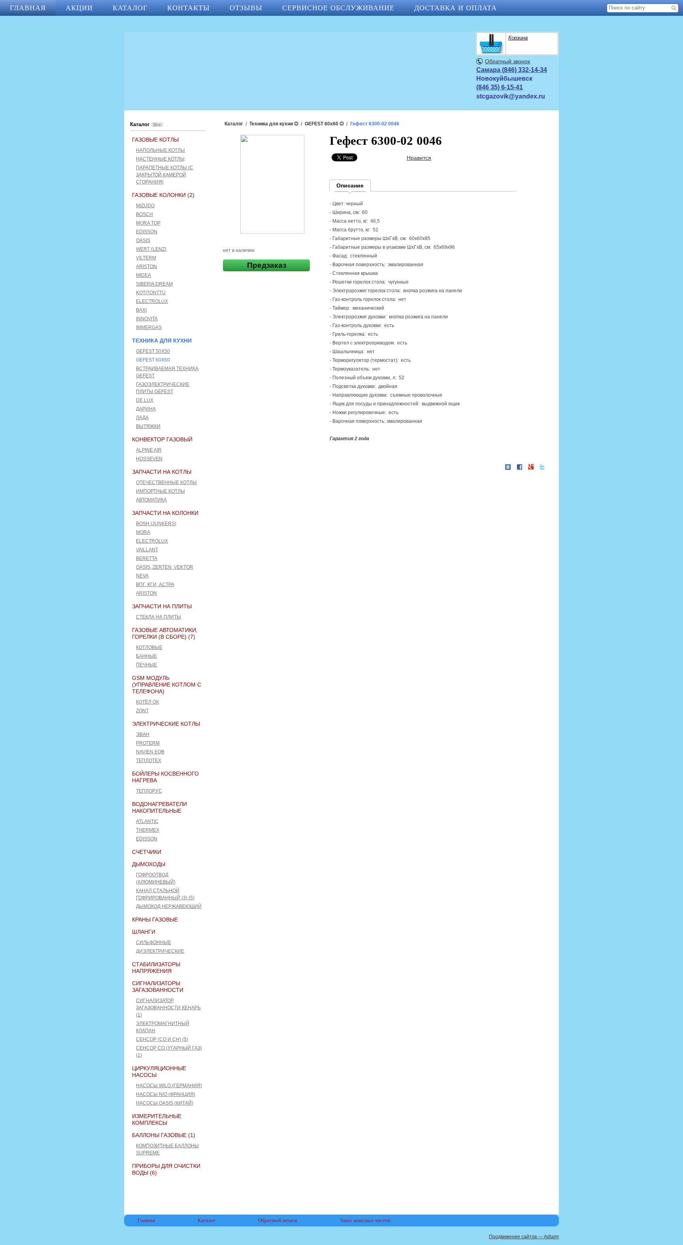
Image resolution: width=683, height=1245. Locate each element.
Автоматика (151, 500)
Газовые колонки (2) (163, 195)
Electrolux (152, 301)
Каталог (130, 8)
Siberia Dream (154, 284)
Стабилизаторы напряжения (156, 967)
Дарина (146, 409)
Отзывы (246, 8)
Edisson (146, 232)
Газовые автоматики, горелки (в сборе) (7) (165, 633)
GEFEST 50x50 (153, 351)
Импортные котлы (160, 491)
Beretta (146, 558)
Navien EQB (150, 752)
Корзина (518, 38)
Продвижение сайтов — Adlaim (524, 1236)
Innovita (147, 319)
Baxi (141, 310)
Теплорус (149, 791)
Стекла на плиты (158, 617)
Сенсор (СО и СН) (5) (162, 1039)
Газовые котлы (155, 139)
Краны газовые (155, 919)
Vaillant (147, 549)
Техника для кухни (162, 340)
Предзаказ (266, 265)
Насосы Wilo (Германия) (169, 1085)
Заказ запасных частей (365, 1220)
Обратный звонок (507, 61)
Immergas (149, 327)
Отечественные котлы (166, 482)
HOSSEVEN (149, 459)
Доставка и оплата (455, 8)
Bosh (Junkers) (156, 523)
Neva (142, 576)
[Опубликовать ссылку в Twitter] (542, 467)
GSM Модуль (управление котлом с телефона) (166, 684)
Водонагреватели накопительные (159, 807)
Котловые (149, 647)
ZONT (142, 710)
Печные (146, 665)
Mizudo (145, 205)
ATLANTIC (147, 821)
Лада (142, 417)
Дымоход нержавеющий (169, 906)
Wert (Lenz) (151, 249)
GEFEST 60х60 (153, 360)
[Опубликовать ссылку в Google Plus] (531, 467)
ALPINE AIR (149, 450)
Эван (142, 734)
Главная (28, 8)
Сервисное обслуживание (338, 8)
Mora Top (148, 223)
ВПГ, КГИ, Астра (155, 584)
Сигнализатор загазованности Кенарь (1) (168, 1008)
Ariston (146, 266)
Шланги (143, 932)
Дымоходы (148, 864)
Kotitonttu (151, 292)
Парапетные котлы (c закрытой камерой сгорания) (164, 175)
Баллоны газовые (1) (163, 1135)
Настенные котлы (160, 159)
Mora (143, 532)
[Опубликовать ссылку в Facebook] (519, 467)
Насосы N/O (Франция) (165, 1094)
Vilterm (146, 258)
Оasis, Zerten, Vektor (164, 567)
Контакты (188, 8)
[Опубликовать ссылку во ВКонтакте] (508, 467)
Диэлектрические (160, 951)
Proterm (148, 743)
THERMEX (147, 830)
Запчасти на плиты (162, 606)
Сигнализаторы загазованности (157, 986)
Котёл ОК (147, 702)
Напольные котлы (160, 150)
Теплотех (148, 760)
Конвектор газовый (162, 439)
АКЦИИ (79, 8)
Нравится (419, 158)
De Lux (144, 400)
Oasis (143, 240)
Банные (146, 656)
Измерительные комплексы (156, 1119)
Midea (143, 275)
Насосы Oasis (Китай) (164, 1103)
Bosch (144, 214)
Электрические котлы (166, 724)
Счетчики (146, 852)
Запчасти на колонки (165, 513)
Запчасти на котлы (161, 472)
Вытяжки (148, 426)
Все (157, 124)
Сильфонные (153, 942)
